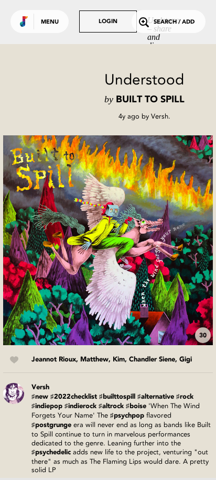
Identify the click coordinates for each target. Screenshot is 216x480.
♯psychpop (127, 415)
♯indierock (80, 406)
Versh (159, 116)
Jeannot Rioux (53, 359)
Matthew (94, 359)
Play (108, 240)
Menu (50, 22)
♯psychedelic (51, 452)
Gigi (185, 359)
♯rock (184, 396)
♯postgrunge (51, 425)
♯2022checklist (73, 396)
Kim (119, 359)
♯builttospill (117, 396)
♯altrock (111, 406)
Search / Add (174, 22)
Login (108, 22)
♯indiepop (46, 406)
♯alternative (155, 396)
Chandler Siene (152, 359)
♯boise (136, 406)
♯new (39, 396)
